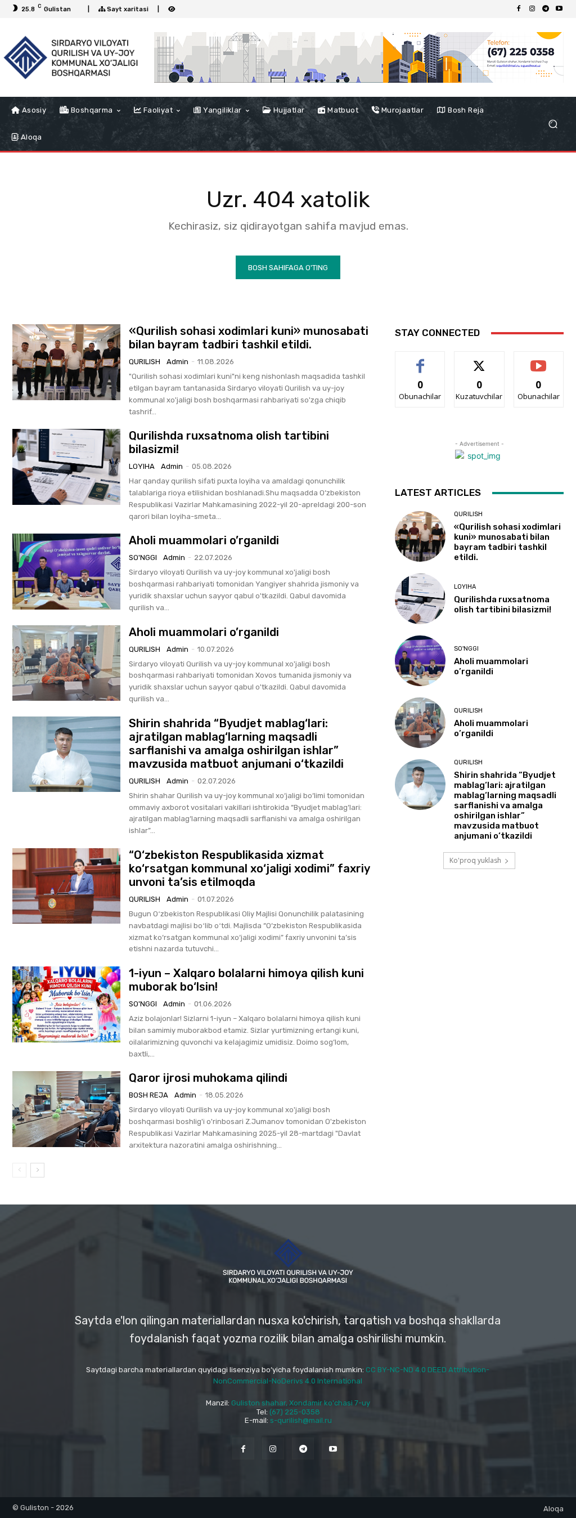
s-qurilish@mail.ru (301, 1420)
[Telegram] (545, 9)
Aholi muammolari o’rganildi (204, 540)
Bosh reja (148, 1095)
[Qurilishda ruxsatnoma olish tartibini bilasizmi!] (66, 466)
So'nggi (143, 557)
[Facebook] (518, 9)
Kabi (420, 360)
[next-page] (37, 1170)
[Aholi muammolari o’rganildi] (66, 571)
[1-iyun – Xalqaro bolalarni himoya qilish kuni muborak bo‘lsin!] (66, 1004)
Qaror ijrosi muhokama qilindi (208, 1078)
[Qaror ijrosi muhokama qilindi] (66, 1109)
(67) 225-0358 (294, 1412)
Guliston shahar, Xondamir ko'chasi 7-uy (300, 1403)
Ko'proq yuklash (475, 860)
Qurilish (144, 361)
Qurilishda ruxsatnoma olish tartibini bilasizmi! (502, 604)
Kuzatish (479, 360)
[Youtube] (559, 9)
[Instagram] (532, 9)
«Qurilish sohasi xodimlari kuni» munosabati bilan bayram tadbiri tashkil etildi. (248, 337)
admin (177, 361)
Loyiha (142, 466)
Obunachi (538, 360)
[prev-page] (19, 1170)
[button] (552, 124)
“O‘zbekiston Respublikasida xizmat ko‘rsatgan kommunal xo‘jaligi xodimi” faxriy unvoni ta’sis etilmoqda (249, 868)
